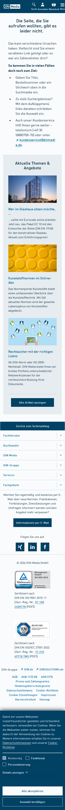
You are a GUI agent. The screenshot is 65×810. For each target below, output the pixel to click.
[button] (42, 6)
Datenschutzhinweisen (17, 743)
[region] (33, 746)
